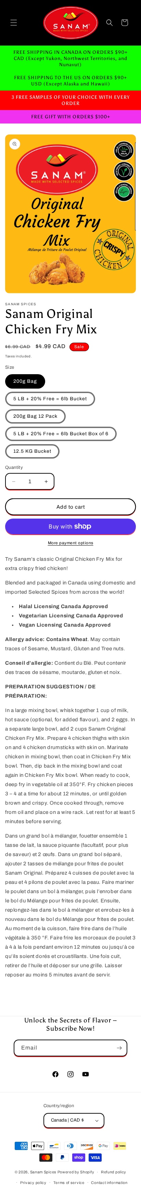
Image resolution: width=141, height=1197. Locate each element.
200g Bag (25, 381)
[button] (13, 22)
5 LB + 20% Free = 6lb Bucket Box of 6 (60, 433)
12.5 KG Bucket (32, 451)
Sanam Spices (43, 1172)
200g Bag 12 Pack (35, 416)
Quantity (14, 467)
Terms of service (69, 1183)
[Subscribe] (119, 1048)
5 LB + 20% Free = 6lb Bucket (50, 398)
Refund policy (113, 1172)
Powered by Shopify (75, 1172)
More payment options (70, 543)
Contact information (109, 1183)
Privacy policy (33, 1183)
